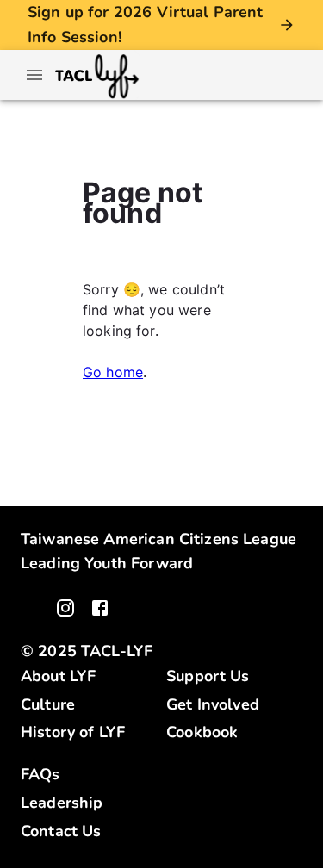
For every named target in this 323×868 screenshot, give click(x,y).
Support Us (208, 676)
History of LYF (73, 732)
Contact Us (61, 831)
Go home (113, 372)
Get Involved (212, 704)
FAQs (40, 774)
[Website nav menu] (34, 75)
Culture (48, 704)
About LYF (58, 676)
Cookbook (202, 732)
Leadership (62, 802)
